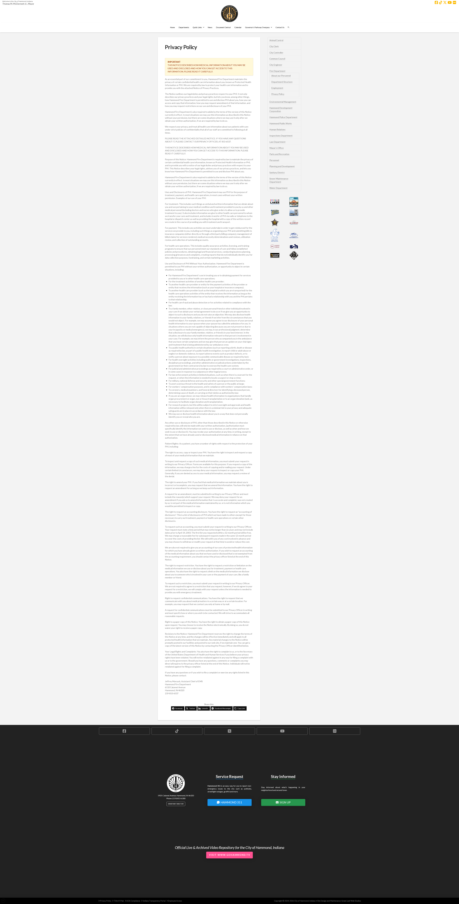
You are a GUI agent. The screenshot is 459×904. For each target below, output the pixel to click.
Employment (277, 88)
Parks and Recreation (279, 154)
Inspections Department (280, 135)
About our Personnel (281, 75)
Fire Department (277, 71)
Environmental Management (282, 101)
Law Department (277, 141)
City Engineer (275, 64)
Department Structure (281, 82)
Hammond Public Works (280, 123)
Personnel (274, 160)
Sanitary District (277, 172)
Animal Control (276, 40)
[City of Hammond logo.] (229, 13)
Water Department (278, 188)
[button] (184, 27)
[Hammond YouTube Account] (449, 2)
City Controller (276, 52)
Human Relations (277, 129)
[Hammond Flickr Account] (454, 2)
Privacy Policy (277, 94)
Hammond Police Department (283, 117)
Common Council (277, 58)
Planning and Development (282, 166)
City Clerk (274, 46)
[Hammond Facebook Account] (436, 2)
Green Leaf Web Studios (351, 901)
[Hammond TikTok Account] (440, 2)
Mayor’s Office (276, 148)
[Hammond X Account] (445, 2)
